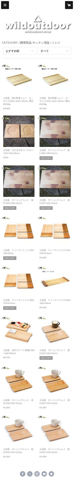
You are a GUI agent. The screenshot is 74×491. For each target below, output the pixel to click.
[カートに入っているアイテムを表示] (69, 5)
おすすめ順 (12, 50)
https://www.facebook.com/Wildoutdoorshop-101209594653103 (22, 474)
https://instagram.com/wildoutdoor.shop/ (37, 474)
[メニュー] (5, 5)
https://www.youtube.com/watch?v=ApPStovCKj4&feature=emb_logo (44, 474)
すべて (45, 50)
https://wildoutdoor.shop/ (51, 474)
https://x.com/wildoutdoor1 (30, 474)
